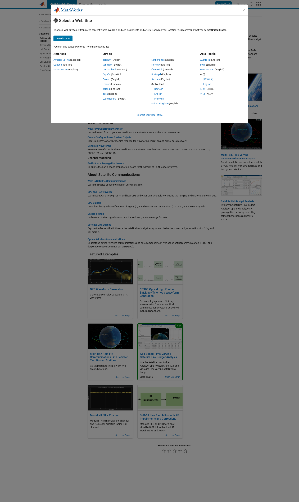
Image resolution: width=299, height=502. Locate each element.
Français (159, 98)
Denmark (107, 64)
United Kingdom (160, 103)
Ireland (106, 89)
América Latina (61, 59)
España (106, 74)
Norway (155, 64)
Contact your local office (149, 115)
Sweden (155, 79)
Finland (106, 79)
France (106, 84)
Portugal (156, 74)
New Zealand (207, 69)
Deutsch (158, 89)
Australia (205, 59)
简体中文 (208, 79)
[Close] (244, 9)
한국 (202, 93)
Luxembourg (109, 98)
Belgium (106, 59)
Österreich (156, 69)
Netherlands (158, 59)
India (203, 64)
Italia (105, 93)
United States (60, 69)
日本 (202, 89)
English (158, 93)
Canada (57, 64)
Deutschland (109, 69)
